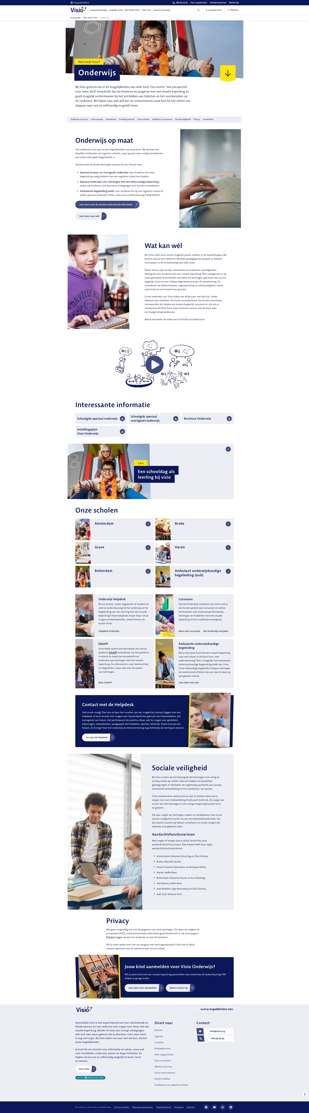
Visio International (164, 1072)
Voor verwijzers (162, 1060)
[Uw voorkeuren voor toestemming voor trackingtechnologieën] (304, 1094)
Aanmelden (208, 119)
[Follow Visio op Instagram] (222, 1107)
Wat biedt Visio (90, 17)
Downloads (111, 119)
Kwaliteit (190, 1107)
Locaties (159, 1042)
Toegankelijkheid (163, 1107)
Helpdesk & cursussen (162, 119)
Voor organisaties (164, 1054)
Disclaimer (179, 1107)
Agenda (158, 1036)
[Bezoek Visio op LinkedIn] (231, 1107)
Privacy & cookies (121, 1107)
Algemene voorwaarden (142, 1107)
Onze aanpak (97, 119)
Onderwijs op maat (79, 119)
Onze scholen (143, 119)
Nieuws (158, 1030)
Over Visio (84, 1069)
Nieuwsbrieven (162, 1048)
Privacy (197, 119)
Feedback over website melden (171, 1084)
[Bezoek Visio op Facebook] (206, 1107)
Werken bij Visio (163, 1066)
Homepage (75, 17)
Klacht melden (162, 1078)
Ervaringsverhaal (126, 119)
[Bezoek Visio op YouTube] (214, 1107)
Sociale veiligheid (183, 119)
